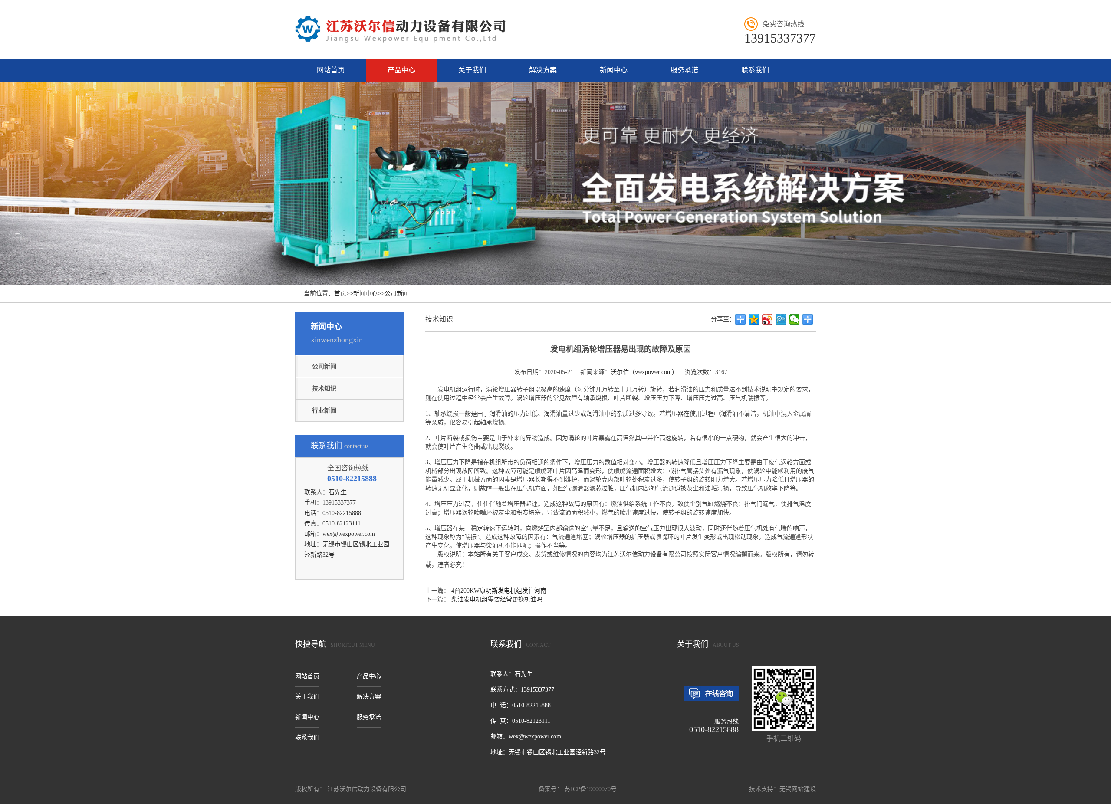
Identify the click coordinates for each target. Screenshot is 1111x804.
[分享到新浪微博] (767, 319)
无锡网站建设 (797, 789)
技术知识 (324, 388)
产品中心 (401, 70)
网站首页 (331, 70)
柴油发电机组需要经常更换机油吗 (496, 599)
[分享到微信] (794, 319)
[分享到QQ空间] (754, 319)
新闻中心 (614, 70)
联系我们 (755, 70)
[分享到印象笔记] (807, 319)
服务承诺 (684, 70)
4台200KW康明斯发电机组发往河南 (498, 590)
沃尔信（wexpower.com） (644, 372)
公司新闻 (397, 293)
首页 (340, 293)
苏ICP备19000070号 (590, 789)
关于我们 (472, 70)
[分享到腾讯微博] (781, 319)
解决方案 (543, 70)
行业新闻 (324, 410)
